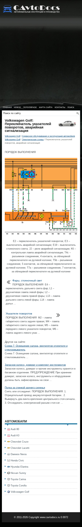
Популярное (30, 107)
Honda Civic (17, 460)
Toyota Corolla (19, 485)
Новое (17, 107)
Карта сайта (45, 107)
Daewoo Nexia (19, 454)
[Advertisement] (41, 61)
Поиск (71, 107)
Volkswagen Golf (12, 136)
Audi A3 (15, 435)
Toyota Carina (18, 479)
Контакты (60, 107)
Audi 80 (15, 429)
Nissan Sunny (18, 473)
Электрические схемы (33, 139)
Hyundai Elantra (19, 466)
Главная (7, 107)
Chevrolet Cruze (19, 441)
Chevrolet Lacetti (20, 448)
